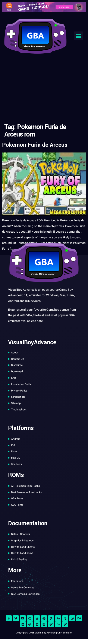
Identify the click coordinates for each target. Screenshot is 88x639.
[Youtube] (23, 618)
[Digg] (58, 618)
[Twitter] (16, 618)
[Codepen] (30, 624)
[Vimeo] (44, 624)
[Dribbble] (72, 618)
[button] (78, 35)
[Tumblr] (65, 618)
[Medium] (37, 624)
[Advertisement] (44, 89)
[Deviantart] (51, 618)
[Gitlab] (58, 624)
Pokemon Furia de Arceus (34, 145)
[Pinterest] (44, 618)
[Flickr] (23, 624)
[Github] (30, 618)
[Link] (51, 624)
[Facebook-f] (9, 618)
